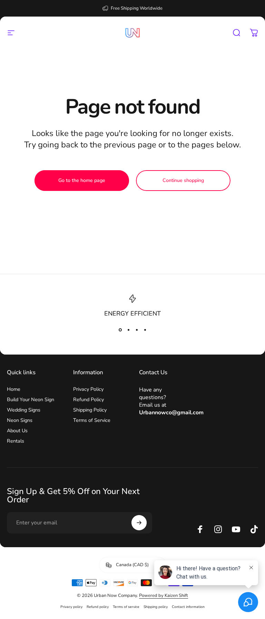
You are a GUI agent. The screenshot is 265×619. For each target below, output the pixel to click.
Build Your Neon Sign (30, 399)
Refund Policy (88, 399)
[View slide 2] (128, 330)
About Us (17, 430)
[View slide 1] (120, 330)
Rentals (15, 441)
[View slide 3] (136, 330)
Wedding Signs (23, 410)
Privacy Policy (88, 389)
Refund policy (98, 606)
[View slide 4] (145, 330)
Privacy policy (71, 606)
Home (13, 389)
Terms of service (126, 606)
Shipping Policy (90, 410)
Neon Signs (19, 420)
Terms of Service (91, 420)
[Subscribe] (139, 522)
